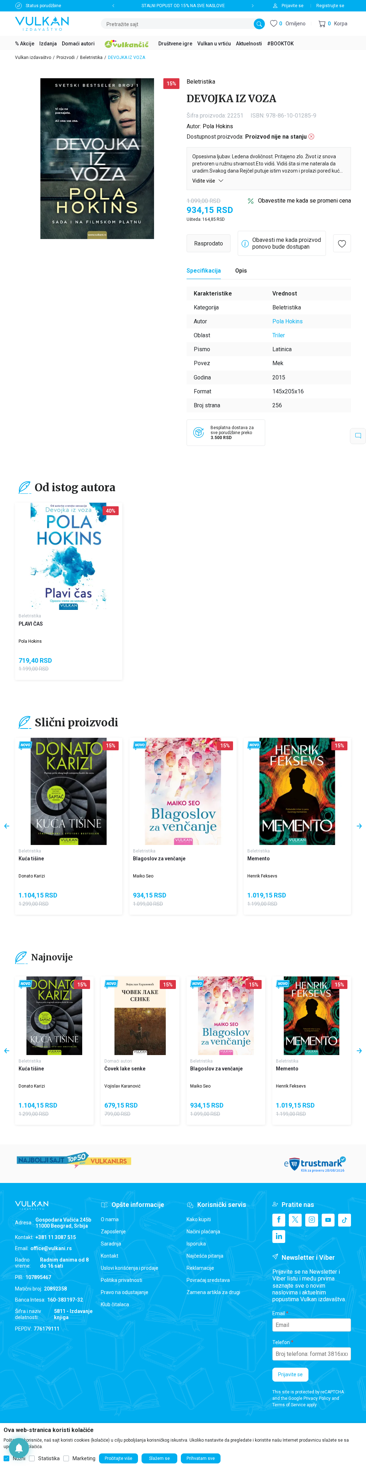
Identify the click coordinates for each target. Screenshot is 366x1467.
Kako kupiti (199, 1219)
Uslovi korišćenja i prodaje (129, 1268)
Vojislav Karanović (122, 1086)
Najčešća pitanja (205, 1256)
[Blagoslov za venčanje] (183, 791)
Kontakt (109, 1256)
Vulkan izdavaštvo (33, 57)
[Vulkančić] (126, 42)
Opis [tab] (241, 270)
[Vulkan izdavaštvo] (42, 23)
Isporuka (196, 1244)
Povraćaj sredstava (208, 1280)
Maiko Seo (143, 876)
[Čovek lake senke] (140, 1015)
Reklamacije (200, 1268)
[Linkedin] (278, 1236)
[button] (332, 24)
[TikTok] (344, 1220)
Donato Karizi (32, 876)
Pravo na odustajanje (124, 1292)
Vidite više (204, 181)
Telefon (281, 1342)
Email (278, 1313)
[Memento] (297, 791)
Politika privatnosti (121, 1280)
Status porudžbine (43, 5)
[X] (295, 1220)
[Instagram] (311, 1220)
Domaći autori (118, 1061)
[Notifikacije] (19, 1448)
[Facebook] (278, 1220)
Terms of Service (289, 1404)
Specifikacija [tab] (204, 270)
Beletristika (91, 57)
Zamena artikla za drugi (213, 1292)
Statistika (49, 1458)
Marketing (84, 1458)
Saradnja (111, 1244)
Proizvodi (65, 57)
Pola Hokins (218, 126)
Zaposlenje (113, 1231)
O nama (110, 1219)
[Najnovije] (26, 745)
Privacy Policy (317, 1398)
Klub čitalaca (115, 1304)
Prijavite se (290, 1374)
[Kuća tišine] (68, 791)
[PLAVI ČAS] (68, 556)
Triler (278, 335)
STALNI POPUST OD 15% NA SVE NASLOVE (183, 5)
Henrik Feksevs (262, 876)
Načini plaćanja (203, 1231)
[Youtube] (328, 1220)
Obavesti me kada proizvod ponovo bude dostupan (286, 243)
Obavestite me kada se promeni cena (304, 200)
